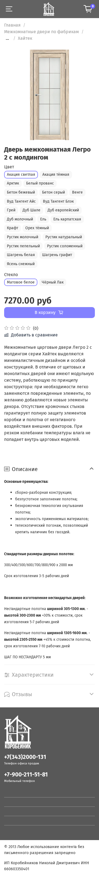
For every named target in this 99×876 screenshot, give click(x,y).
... (7, 38)
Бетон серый (53, 192)
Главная (12, 25)
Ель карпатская (67, 219)
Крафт (12, 228)
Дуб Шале (31, 210)
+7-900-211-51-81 (26, 774)
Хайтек (25, 38)
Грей (11, 210)
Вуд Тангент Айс (21, 201)
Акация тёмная (55, 174)
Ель (43, 219)
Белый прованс (40, 183)
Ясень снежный (21, 264)
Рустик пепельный (23, 246)
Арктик (13, 183)
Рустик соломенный (64, 246)
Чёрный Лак (53, 282)
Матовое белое (21, 282)
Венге (77, 192)
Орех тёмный (37, 228)
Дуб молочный (20, 219)
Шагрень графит (57, 255)
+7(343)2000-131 (25, 757)
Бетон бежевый (21, 192)
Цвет (9, 166)
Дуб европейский (63, 210)
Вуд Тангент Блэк (58, 201)
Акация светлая (21, 174)
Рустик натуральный (63, 237)
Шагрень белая (21, 255)
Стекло (11, 274)
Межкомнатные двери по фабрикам (41, 31)
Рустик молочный (22, 237)
